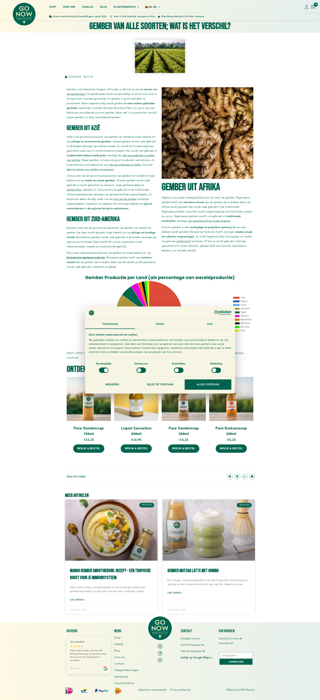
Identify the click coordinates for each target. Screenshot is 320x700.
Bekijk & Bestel (88, 448)
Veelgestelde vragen (126, 670)
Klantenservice (125, 7)
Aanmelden (236, 661)
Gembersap (121, 677)
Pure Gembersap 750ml (89, 431)
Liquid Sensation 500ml (136, 431)
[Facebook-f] (160, 653)
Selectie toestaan (160, 384)
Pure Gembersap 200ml (184, 431)
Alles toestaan (208, 384)
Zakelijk (88, 7)
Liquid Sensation (124, 683)
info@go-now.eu (190, 638)
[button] (230, 476)
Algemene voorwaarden (152, 690)
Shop (52, 7)
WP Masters (247, 690)
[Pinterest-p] (160, 660)
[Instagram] (160, 646)
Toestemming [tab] (110, 323)
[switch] (141, 370)
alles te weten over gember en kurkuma (90, 169)
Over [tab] (210, 323)
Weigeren (112, 384)
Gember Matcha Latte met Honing (193, 570)
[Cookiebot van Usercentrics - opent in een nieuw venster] (216, 312)
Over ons (69, 7)
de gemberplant (76, 94)
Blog (103, 7)
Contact (119, 664)
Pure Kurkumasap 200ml (231, 431)
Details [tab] (160, 323)
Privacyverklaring (180, 690)
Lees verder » (77, 600)
